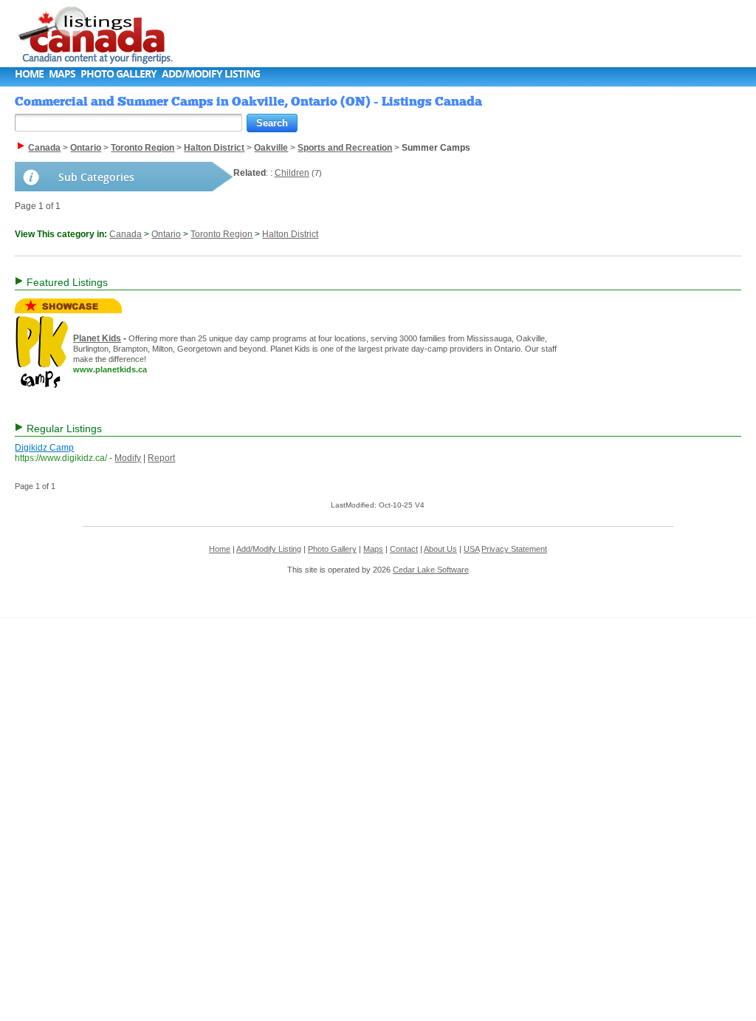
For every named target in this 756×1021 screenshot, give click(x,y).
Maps (62, 73)
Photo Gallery (118, 73)
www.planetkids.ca (110, 369)
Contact (404, 548)
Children (292, 173)
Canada (125, 234)
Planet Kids (97, 338)
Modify (127, 458)
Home (29, 73)
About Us (440, 548)
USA (471, 548)
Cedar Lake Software (431, 569)
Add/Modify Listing (211, 73)
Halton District (290, 234)
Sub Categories (96, 177)
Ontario (166, 234)
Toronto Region (221, 234)
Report (161, 458)
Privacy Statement (514, 548)
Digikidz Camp (44, 448)
